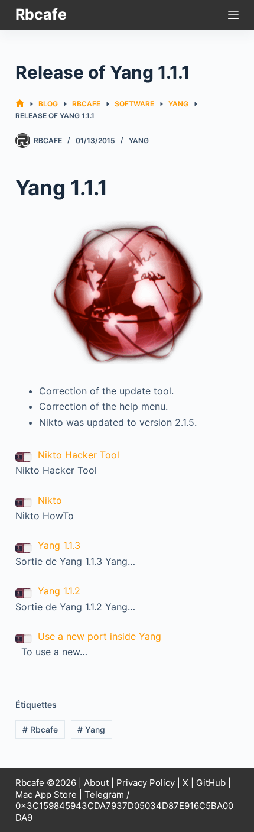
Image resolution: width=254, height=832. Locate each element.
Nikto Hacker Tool (78, 455)
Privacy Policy (145, 782)
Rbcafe (41, 14)
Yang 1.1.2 (59, 591)
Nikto (50, 500)
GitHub (211, 782)
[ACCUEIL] (19, 103)
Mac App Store (46, 794)
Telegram (104, 794)
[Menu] (233, 14)
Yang (139, 140)
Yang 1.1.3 (59, 545)
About (96, 782)
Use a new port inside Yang (99, 636)
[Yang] (127, 292)
